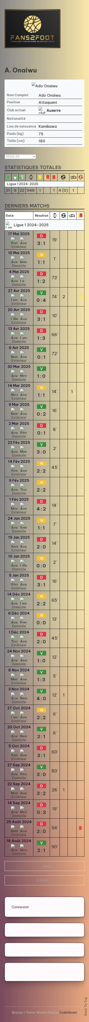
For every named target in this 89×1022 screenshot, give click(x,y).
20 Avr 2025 (19, 309)
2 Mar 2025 (19, 423)
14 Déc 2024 (19, 594)
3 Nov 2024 (18, 689)
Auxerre (54, 110)
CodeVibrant (68, 1012)
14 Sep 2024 (19, 803)
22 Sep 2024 (19, 784)
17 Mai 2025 (19, 234)
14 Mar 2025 (19, 385)
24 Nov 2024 (19, 651)
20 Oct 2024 (19, 727)
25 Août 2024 (19, 822)
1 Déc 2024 (19, 632)
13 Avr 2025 (19, 328)
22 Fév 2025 (19, 442)
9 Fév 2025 (19, 480)
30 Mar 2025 (19, 366)
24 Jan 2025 (19, 518)
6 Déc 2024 (19, 613)
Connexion (20, 907)
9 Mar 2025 (19, 404)
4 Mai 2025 (19, 271)
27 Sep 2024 (19, 765)
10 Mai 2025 (19, 252)
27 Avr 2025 (19, 290)
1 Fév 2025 (19, 499)
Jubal (46, 866)
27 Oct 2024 (19, 708)
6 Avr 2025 (19, 347)
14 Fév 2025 (19, 461)
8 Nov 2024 (19, 670)
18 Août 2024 (19, 840)
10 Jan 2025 (19, 556)
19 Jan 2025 (19, 537)
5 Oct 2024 (19, 746)
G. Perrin (43, 880)
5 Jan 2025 (19, 575)
